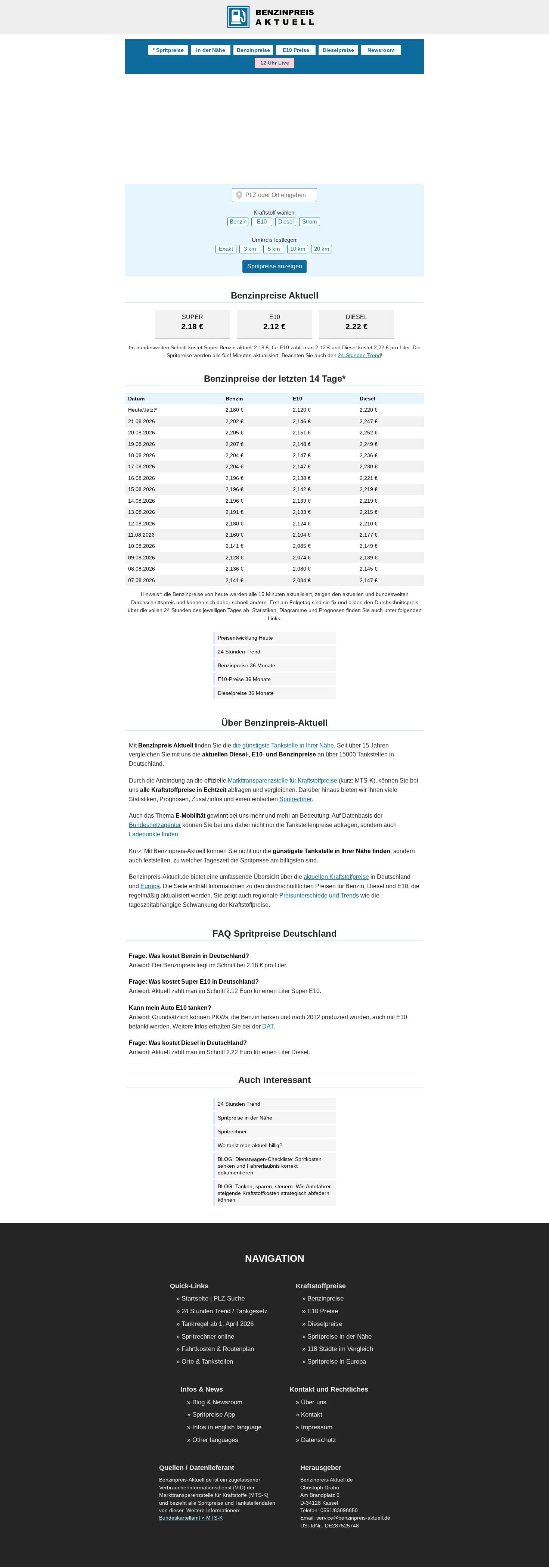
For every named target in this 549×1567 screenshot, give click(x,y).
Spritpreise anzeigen (274, 266)
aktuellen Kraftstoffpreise (336, 877)
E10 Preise (296, 50)
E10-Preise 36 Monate (244, 679)
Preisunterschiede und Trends (319, 895)
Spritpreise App (213, 1415)
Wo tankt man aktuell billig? (250, 1145)
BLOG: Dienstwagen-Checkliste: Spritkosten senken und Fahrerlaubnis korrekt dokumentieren (270, 1166)
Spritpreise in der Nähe (245, 1118)
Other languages (215, 1440)
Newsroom (380, 50)
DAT (267, 1026)
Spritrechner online (208, 1337)
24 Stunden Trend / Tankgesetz (225, 1311)
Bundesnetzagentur (155, 825)
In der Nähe (210, 50)
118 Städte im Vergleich (340, 1349)
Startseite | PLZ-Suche (213, 1299)
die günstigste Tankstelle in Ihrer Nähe (283, 745)
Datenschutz (318, 1440)
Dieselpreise (338, 50)
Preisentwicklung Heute (245, 638)
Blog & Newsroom (217, 1402)
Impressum (316, 1427)
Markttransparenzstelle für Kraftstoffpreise (282, 780)
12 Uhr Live (274, 63)
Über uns (313, 1402)
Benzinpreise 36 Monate (246, 665)
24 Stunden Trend (239, 652)
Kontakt (311, 1415)
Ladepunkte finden (153, 834)
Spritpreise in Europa (336, 1362)
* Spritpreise (168, 50)
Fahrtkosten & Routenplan (218, 1349)
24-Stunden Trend (359, 355)
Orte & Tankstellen (207, 1362)
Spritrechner (295, 799)
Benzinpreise (253, 50)
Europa (150, 886)
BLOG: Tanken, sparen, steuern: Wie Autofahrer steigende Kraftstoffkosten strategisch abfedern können (274, 1193)
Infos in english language (226, 1427)
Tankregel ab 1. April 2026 (218, 1324)
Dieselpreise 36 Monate (246, 693)
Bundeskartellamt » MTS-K (191, 1518)
